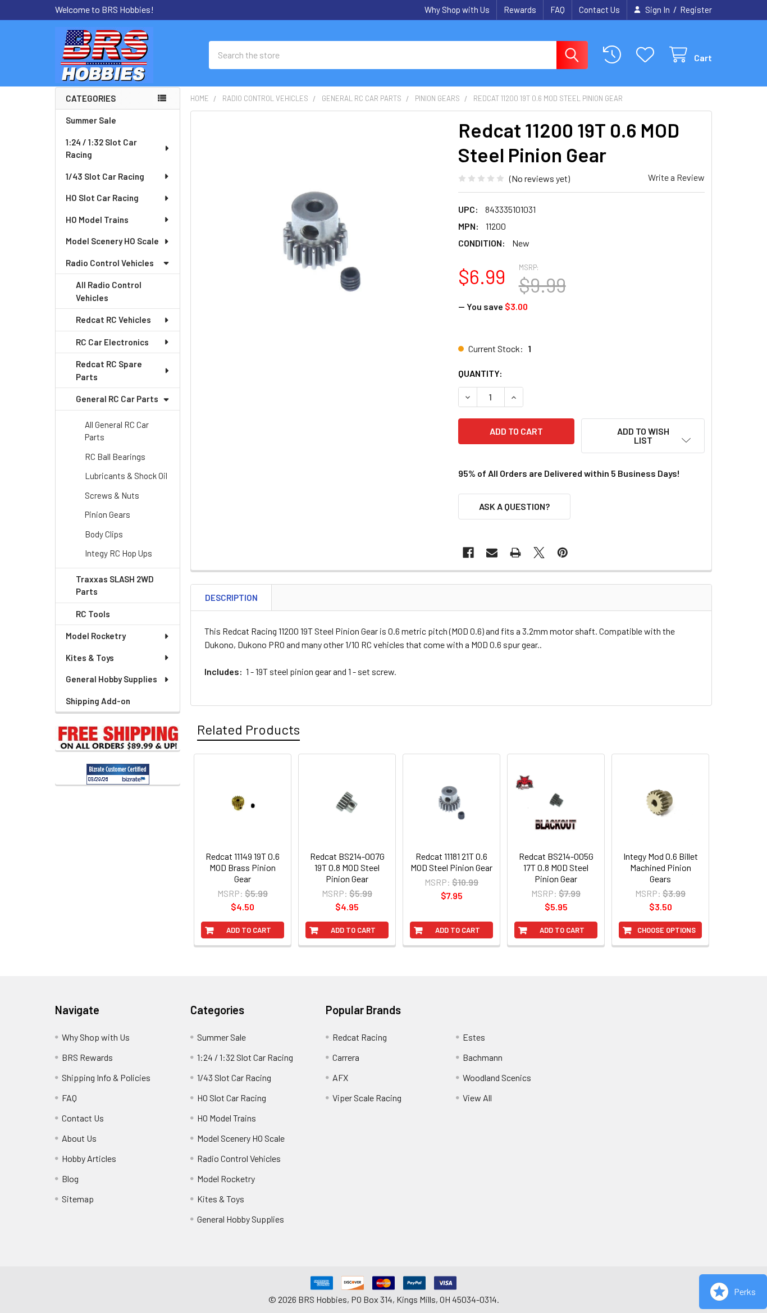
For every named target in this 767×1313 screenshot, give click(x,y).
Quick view (249, 851)
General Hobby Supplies (111, 679)
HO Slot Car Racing (102, 198)
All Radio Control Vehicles (108, 291)
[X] (539, 552)
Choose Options (666, 930)
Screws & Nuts (112, 495)
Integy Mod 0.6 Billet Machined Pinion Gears (660, 867)
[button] (643, 435)
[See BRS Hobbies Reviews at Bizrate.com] (117, 774)
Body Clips (104, 534)
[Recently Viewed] (614, 54)
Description (231, 597)
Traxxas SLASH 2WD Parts (115, 585)
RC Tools (93, 614)
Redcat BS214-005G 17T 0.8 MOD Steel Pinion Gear (556, 867)
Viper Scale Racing (366, 1097)
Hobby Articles (89, 1158)
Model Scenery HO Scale (112, 241)
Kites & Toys (90, 658)
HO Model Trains (97, 220)
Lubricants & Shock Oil (126, 476)
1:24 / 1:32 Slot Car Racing (101, 148)
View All (477, 1097)
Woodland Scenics (497, 1077)
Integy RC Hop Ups (118, 553)
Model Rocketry (96, 636)
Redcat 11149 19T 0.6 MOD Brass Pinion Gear (243, 867)
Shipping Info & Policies (106, 1077)
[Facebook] (468, 552)
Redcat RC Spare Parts (109, 370)
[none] (321, 241)
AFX (340, 1077)
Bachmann (483, 1057)
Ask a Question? (514, 506)
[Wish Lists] (647, 54)
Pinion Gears (107, 514)
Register (696, 9)
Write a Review (676, 177)
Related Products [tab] (248, 729)
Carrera (345, 1057)
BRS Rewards (87, 1057)
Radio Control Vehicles (110, 263)
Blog (70, 1178)
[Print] (515, 552)
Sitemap (78, 1198)
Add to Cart (248, 930)
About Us (79, 1138)
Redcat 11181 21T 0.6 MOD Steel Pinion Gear (451, 862)
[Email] (492, 552)
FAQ (557, 9)
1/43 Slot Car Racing (105, 176)
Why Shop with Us (457, 9)
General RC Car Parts (117, 399)
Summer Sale (91, 120)
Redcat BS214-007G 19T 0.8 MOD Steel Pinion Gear (347, 867)
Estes (474, 1037)
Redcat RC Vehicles (113, 319)
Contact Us (599, 9)
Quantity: (480, 373)
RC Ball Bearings (115, 457)
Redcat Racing (359, 1037)
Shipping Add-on (98, 701)
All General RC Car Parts (117, 431)
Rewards (520, 9)
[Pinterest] (563, 552)
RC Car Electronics (112, 342)
